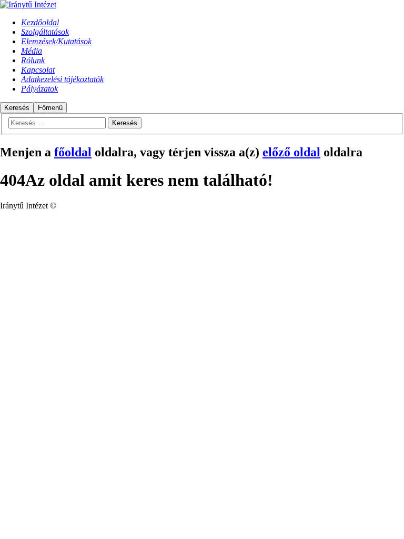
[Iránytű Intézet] (28, 4)
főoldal (73, 152)
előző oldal (291, 152)
